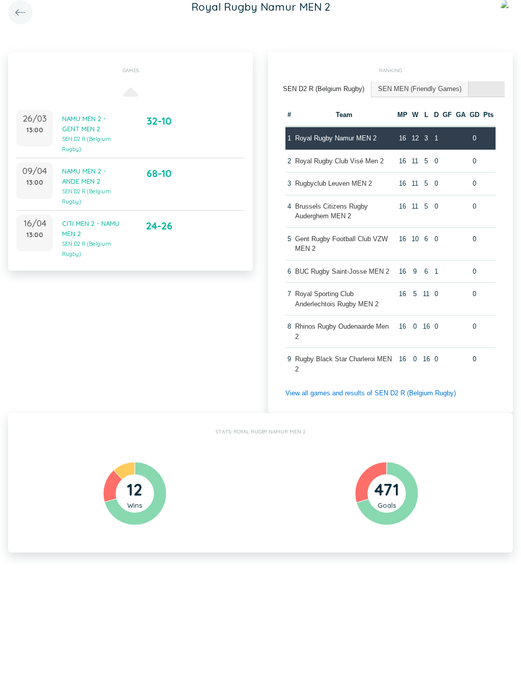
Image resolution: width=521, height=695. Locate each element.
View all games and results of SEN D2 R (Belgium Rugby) (370, 393)
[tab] (323, 89)
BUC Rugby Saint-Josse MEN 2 (342, 271)
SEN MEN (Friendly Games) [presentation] (419, 89)
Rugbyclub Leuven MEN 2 (333, 183)
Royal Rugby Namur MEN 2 (336, 138)
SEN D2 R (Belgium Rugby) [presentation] (323, 89)
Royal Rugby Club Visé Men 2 (339, 161)
